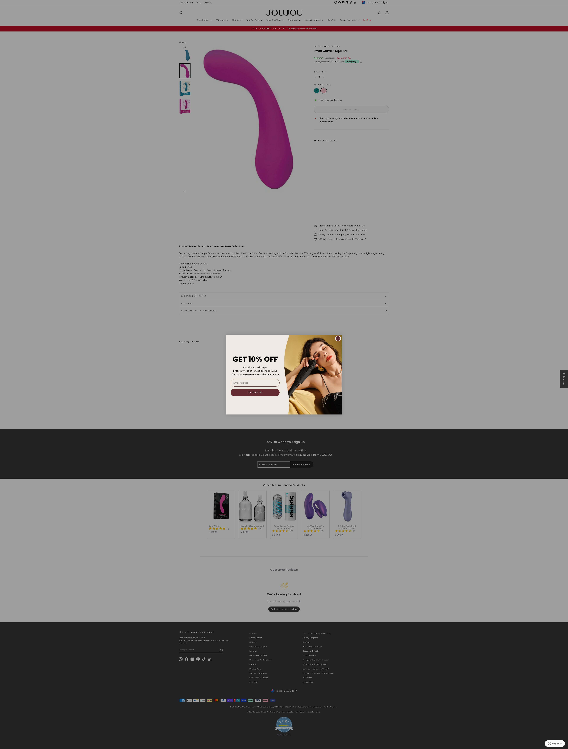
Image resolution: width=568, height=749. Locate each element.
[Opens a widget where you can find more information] (555, 744)
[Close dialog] (338, 338)
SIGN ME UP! (255, 392)
